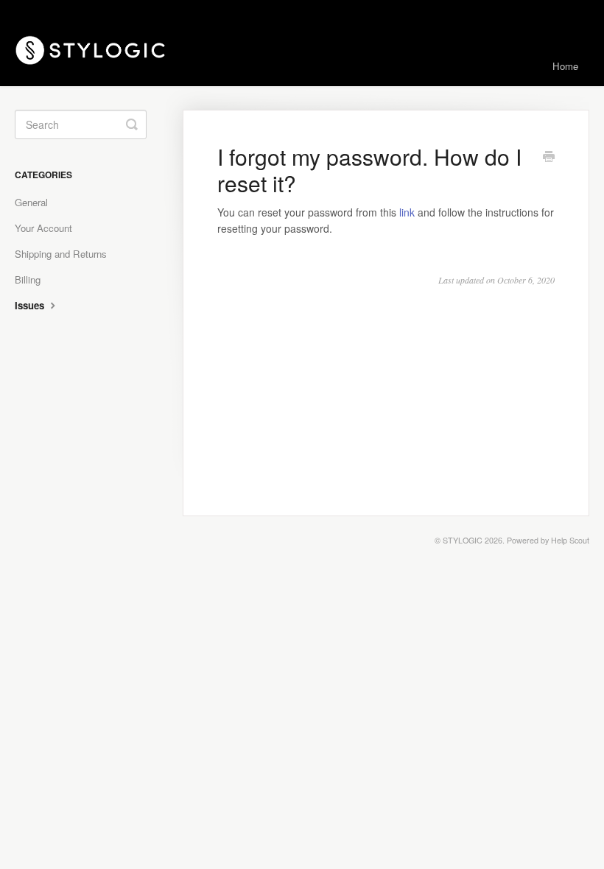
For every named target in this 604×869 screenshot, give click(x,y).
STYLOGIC (462, 540)
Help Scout (570, 540)
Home (565, 66)
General (31, 202)
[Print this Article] (549, 157)
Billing (28, 279)
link (407, 212)
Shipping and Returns (61, 254)
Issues (31, 305)
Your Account (43, 228)
